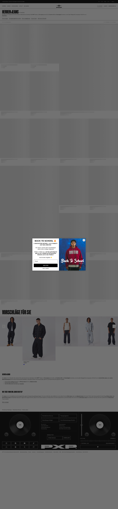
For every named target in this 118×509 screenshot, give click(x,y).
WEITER (45, 265)
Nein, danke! (46, 268)
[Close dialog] (84, 240)
